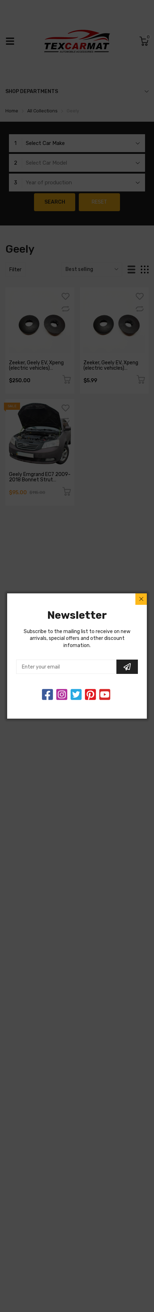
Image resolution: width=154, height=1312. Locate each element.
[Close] (141, 599)
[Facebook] (47, 694)
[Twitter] (62, 694)
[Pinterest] (90, 694)
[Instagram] (76, 694)
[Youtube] (104, 694)
